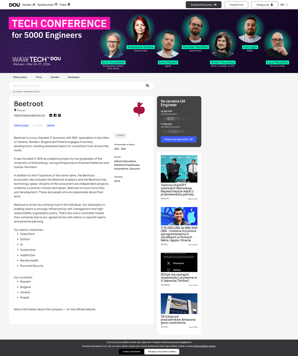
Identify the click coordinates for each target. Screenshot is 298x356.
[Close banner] (296, 10)
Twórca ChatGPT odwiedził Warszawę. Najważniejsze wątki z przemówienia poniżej (177, 189)
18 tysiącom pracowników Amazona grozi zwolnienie (178, 319)
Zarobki (26, 4)
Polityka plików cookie (204, 346)
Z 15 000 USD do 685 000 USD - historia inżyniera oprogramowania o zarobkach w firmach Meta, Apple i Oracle (179, 234)
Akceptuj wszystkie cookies (162, 351)
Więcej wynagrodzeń (177, 139)
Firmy (39, 77)
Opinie (51, 125)
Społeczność (46, 4)
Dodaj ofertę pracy (201, 4)
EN (282, 4)
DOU (165, 244)
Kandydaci (74, 77)
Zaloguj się (262, 4)
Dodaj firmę (236, 4)
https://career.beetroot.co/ (29, 115)
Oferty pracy (20, 77)
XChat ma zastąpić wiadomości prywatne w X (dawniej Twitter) (179, 277)
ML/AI (166, 198)
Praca (63, 4)
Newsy (166, 284)
